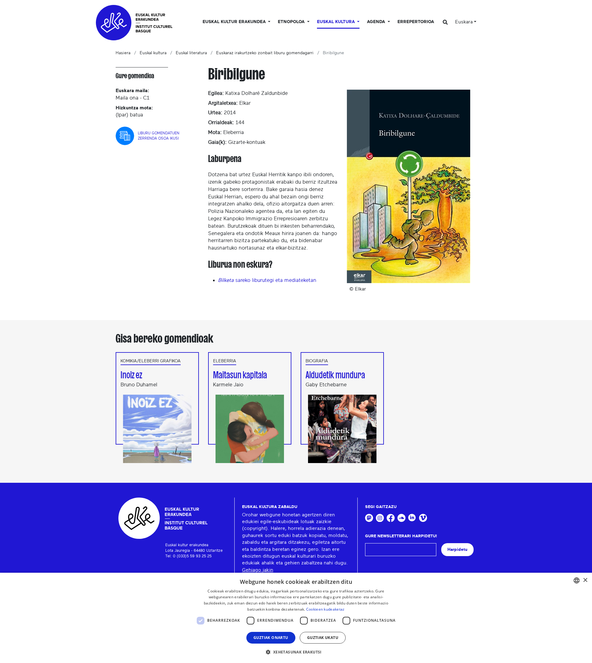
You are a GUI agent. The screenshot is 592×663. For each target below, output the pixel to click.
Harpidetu (457, 549)
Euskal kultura (153, 53)
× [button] (585, 580)
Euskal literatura (191, 53)
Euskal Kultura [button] (336, 22)
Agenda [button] (376, 22)
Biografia (317, 361)
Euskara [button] (464, 21)
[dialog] (296, 618)
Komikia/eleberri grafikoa (151, 361)
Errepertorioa (415, 22)
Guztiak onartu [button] (270, 637)
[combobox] (577, 580)
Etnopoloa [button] (292, 22)
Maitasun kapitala (240, 375)
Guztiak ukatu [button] (322, 637)
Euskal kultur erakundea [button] (235, 22)
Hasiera (123, 53)
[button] (295, 652)
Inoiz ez (131, 375)
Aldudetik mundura (335, 375)
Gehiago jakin (257, 569)
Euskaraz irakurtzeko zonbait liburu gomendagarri (265, 53)
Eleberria (224, 361)
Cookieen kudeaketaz (325, 609)
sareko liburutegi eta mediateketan (267, 280)
